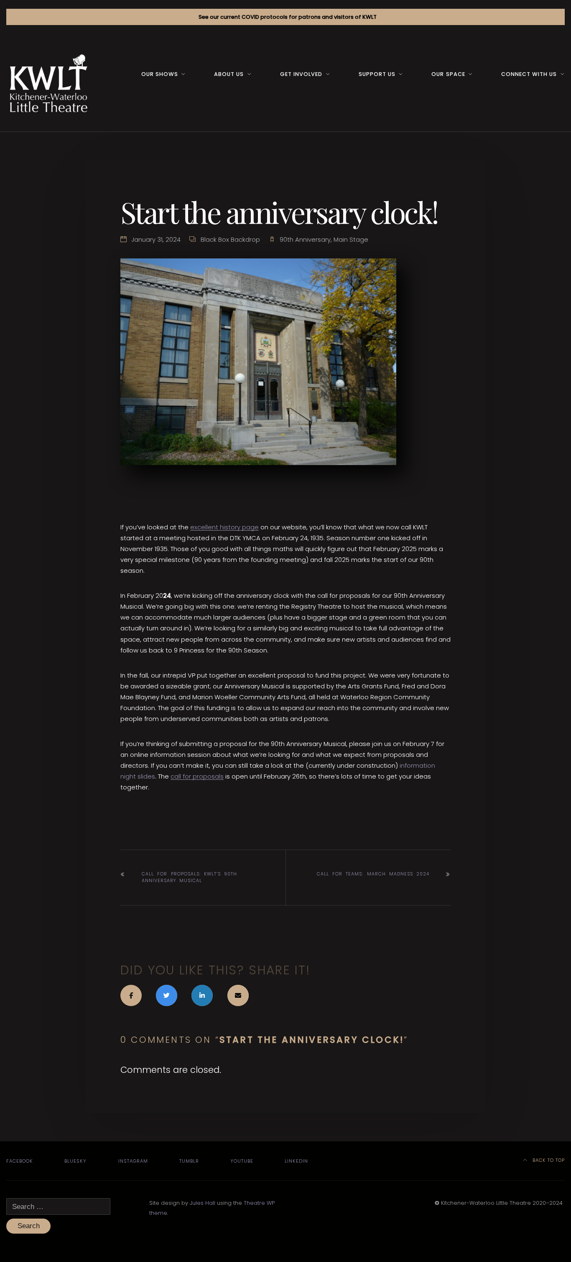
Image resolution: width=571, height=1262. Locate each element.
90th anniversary (305, 239)
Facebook (19, 1161)
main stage (351, 239)
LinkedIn (296, 1161)
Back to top (548, 1160)
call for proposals (197, 776)
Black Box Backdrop (230, 239)
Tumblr (189, 1161)
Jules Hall (202, 1202)
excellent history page (224, 527)
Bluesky (75, 1161)
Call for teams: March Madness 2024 (373, 874)
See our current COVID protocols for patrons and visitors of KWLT (288, 16)
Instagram (133, 1161)
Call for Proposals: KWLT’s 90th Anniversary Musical (189, 877)
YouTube (241, 1161)
